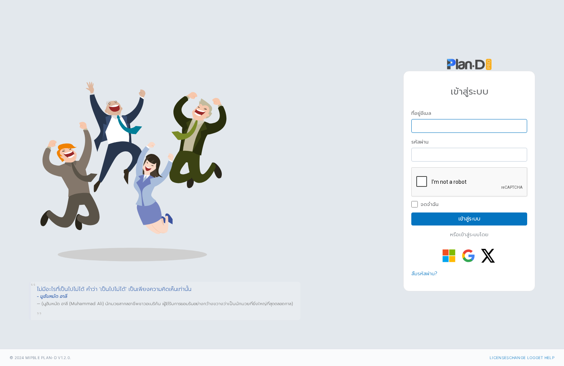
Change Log (522, 357)
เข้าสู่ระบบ (469, 219)
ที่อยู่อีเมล (421, 113)
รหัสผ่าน (420, 142)
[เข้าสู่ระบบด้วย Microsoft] (449, 256)
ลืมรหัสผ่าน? (424, 273)
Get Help (545, 357)
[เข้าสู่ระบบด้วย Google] (468, 256)
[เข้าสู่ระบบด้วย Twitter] (488, 256)
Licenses (499, 357)
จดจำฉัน (430, 204)
